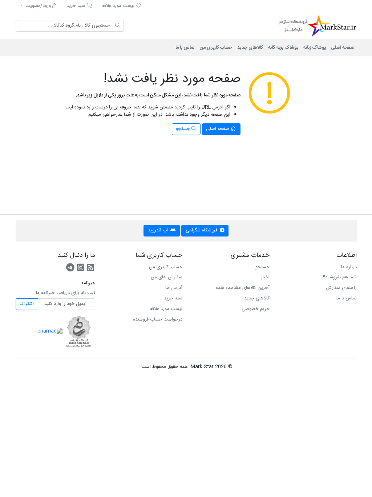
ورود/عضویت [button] (38, 6)
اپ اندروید (158, 230)
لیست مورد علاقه (166, 309)
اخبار (265, 277)
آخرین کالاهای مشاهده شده (243, 288)
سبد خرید (173, 298)
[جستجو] (117, 26)
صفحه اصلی (342, 48)
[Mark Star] (308, 26)
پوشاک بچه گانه (283, 48)
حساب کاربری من (216, 48)
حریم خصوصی (256, 309)
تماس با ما (185, 48)
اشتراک (27, 304)
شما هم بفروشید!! (340, 277)
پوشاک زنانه (314, 48)
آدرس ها (173, 288)
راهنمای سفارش (341, 288)
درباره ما (349, 267)
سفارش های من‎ (166, 277)
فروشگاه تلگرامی (202, 230)
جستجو (183, 129)
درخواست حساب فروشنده (157, 319)
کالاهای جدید (250, 48)
